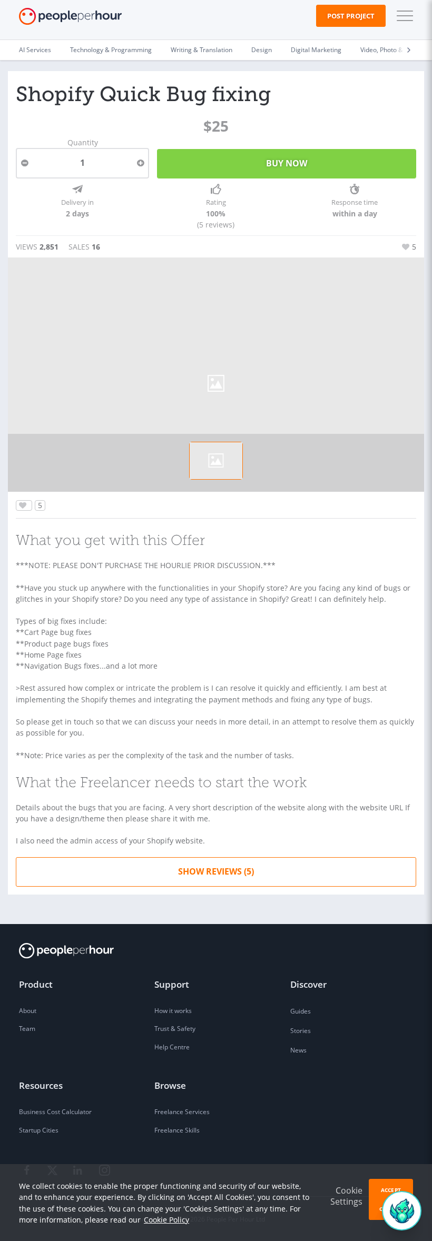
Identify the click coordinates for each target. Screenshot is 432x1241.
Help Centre (172, 1047)
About (27, 1010)
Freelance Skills (177, 1130)
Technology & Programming (111, 49)
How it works (173, 1010)
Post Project (351, 16)
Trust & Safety (174, 1028)
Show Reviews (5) (216, 871)
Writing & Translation (201, 49)
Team (27, 1028)
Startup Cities (38, 1130)
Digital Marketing (316, 49)
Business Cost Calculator (55, 1111)
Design (261, 49)
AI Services (35, 49)
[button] (402, 15)
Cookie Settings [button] (346, 1196)
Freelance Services (182, 1111)
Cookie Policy (166, 1220)
